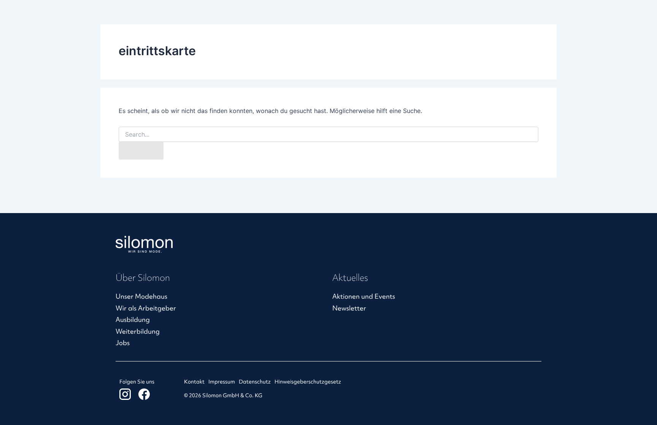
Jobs (123, 342)
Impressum (221, 381)
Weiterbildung (138, 331)
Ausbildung (133, 319)
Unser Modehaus (141, 296)
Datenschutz (255, 381)
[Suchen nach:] (328, 134)
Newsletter (349, 308)
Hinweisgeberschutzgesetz (308, 381)
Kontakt (194, 381)
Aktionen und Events (363, 296)
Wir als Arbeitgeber (146, 308)
